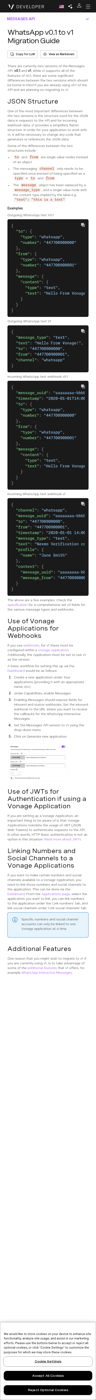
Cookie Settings (48, 1361)
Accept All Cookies (48, 1375)
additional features (42, 968)
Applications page (55, 894)
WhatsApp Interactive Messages (46, 972)
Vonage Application (53, 650)
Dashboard (16, 671)
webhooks (31, 645)
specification (17, 605)
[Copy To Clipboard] (83, 225)
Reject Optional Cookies (48, 1390)
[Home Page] (26, 6)
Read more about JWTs (62, 839)
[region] (48, 1361)
